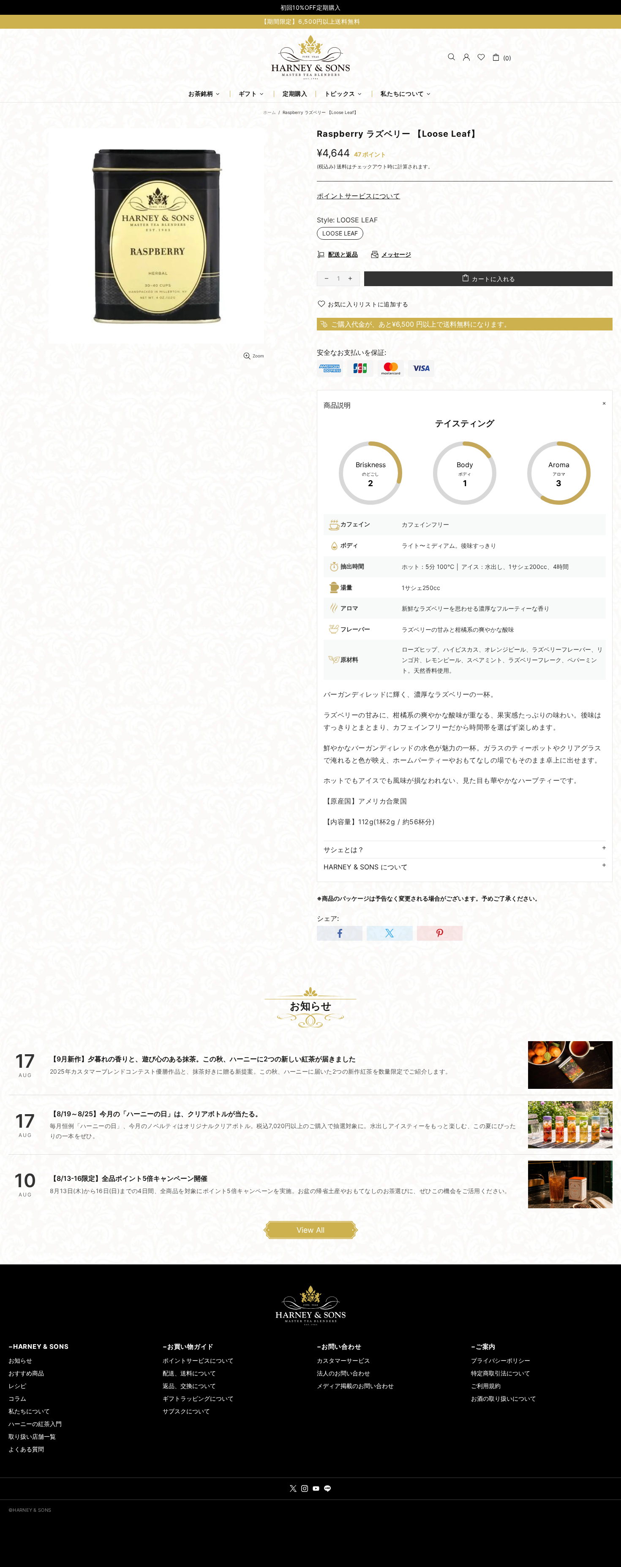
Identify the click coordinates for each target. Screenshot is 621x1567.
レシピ (17, 1385)
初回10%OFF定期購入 (311, 7)
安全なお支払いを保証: (351, 352)
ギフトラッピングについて (198, 1398)
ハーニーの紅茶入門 (35, 1423)
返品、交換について (189, 1385)
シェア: (328, 918)
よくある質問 (26, 1449)
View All (310, 1230)
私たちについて (29, 1411)
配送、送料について (189, 1373)
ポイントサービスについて (198, 1360)
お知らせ (20, 1360)
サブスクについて (186, 1411)
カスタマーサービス (343, 1360)
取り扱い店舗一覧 (32, 1436)
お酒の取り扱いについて (503, 1398)
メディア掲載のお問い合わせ (355, 1385)
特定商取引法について (500, 1373)
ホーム (269, 112)
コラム (17, 1398)
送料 (342, 166)
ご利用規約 (486, 1385)
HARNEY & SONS (310, 57)
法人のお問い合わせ (343, 1373)
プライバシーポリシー (500, 1360)
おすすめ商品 (26, 1373)
